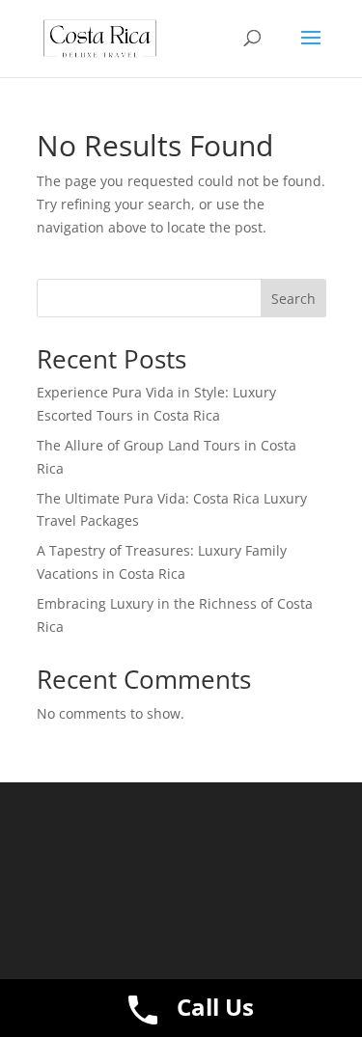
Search (293, 298)
